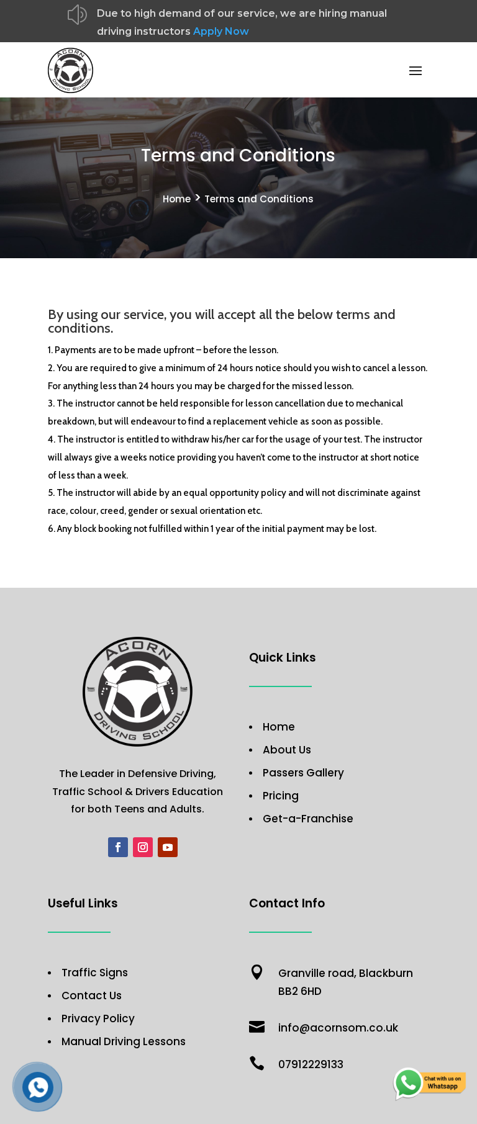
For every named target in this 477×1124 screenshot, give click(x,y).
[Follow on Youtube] (168, 847)
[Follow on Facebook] (118, 847)
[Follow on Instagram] (143, 847)
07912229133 (310, 1064)
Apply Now (221, 31)
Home (177, 198)
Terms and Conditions (259, 198)
